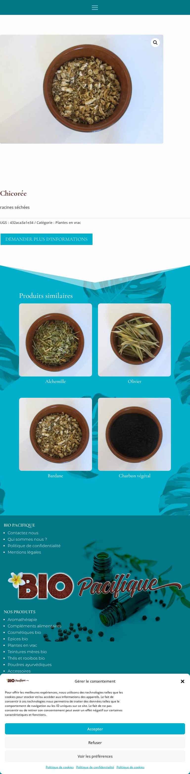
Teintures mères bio (27, 651)
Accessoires (19, 671)
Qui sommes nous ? (27, 539)
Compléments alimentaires (34, 626)
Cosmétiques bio (24, 632)
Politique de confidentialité (95, 767)
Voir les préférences (95, 756)
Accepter (95, 728)
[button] (182, 681)
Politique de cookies (60, 767)
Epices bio (18, 639)
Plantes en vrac (68, 222)
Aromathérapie (22, 619)
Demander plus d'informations (46, 239)
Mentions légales (24, 552)
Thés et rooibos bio (26, 658)
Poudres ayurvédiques (30, 664)
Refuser (95, 742)
